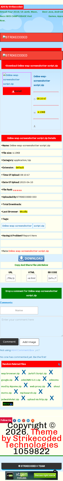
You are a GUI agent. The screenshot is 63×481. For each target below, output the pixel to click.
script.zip (39, 225)
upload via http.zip (37, 399)
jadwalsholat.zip (10, 399)
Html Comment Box (22, 350)
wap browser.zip (10, 373)
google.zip (6, 380)
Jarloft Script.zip (37, 373)
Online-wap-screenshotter (17, 225)
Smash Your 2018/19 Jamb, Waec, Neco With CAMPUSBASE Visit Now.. (19, 16)
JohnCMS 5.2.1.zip (30, 380)
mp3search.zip (28, 393)
